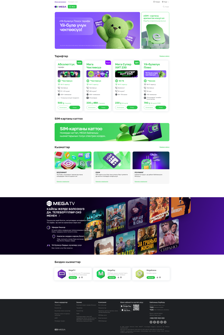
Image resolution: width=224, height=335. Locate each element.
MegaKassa (151, 270)
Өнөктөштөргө (102, 318)
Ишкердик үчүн (73, 2)
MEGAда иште (102, 315)
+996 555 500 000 (157, 318)
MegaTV (72, 270)
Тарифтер (58, 305)
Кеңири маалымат (63, 181)
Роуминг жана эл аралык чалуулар (62, 314)
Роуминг (139, 172)
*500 (152, 307)
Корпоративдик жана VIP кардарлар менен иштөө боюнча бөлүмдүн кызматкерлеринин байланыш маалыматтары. (86, 319)
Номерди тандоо (60, 321)
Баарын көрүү (164, 56)
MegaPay (111, 270)
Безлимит (62, 172)
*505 (152, 310)
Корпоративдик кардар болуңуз (86, 305)
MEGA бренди (102, 321)
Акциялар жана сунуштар (62, 310)
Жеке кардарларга (60, 2)
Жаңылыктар (102, 308)
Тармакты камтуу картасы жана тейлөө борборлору (108, 311)
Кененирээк (63, 107)
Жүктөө (73, 277)
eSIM (98, 172)
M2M (77, 313)
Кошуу (75, 107)
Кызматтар (58, 308)
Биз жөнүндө (102, 305)
